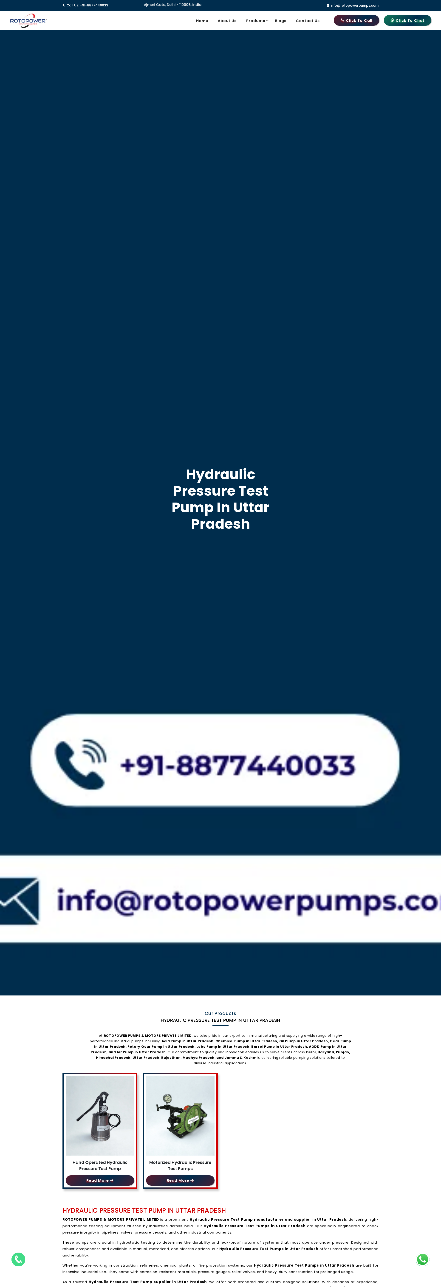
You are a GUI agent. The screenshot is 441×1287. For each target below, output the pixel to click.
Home (202, 20)
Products (256, 20)
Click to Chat (409, 20)
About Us (227, 20)
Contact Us (308, 20)
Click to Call (359, 20)
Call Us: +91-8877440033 (87, 5)
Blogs (281, 20)
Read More (98, 1180)
